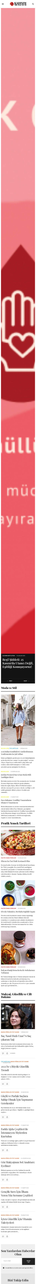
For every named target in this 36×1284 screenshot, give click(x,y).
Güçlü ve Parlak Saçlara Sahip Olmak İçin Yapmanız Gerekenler (17, 1099)
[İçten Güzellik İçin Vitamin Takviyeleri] (3, 1236)
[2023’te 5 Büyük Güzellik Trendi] (3, 1084)
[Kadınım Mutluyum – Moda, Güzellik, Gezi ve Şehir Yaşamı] (18, 4)
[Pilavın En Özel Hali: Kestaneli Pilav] (18, 842)
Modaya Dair (5, 748)
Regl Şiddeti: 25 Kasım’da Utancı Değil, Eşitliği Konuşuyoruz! (17, 663)
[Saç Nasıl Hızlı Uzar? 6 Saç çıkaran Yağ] (18, 1016)
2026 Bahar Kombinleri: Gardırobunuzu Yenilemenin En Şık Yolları (17, 752)
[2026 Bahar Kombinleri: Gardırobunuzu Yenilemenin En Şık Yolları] (18, 720)
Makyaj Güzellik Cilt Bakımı (10, 1032)
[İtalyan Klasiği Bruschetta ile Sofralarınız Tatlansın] (18, 948)
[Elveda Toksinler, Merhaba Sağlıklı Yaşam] (18, 893)
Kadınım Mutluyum (8, 655)
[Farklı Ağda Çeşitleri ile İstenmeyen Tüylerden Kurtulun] (3, 1150)
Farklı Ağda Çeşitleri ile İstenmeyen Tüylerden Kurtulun (14, 1132)
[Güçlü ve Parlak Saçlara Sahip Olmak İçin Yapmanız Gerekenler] (3, 1117)
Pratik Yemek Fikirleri (8, 858)
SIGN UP (28, 1261)
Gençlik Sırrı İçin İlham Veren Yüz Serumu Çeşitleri (17, 1193)
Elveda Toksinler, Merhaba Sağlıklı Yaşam (18, 911)
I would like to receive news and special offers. (19, 1268)
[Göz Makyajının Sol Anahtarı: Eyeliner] (3, 1179)
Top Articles (13, 748)
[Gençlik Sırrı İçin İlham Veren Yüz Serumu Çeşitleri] (3, 1207)
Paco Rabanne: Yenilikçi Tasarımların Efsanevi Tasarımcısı (16, 801)
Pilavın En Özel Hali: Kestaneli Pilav (15, 861)
